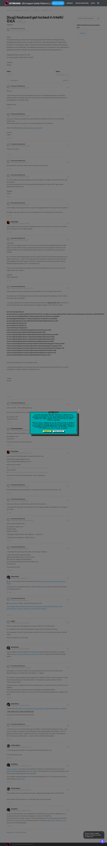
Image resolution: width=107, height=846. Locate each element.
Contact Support (58, 3)
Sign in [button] (93, 3)
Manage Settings (58, 431)
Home (13, 3)
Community (69, 3)
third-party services (41, 426)
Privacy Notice (50, 425)
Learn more (57, 420)
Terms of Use (62, 425)
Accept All (47, 431)
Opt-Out (65, 428)
